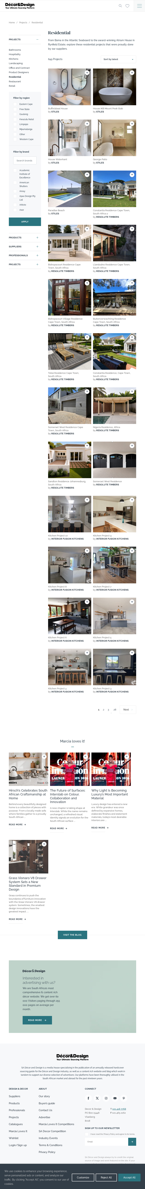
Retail (12, 86)
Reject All (106, 1177)
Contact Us (45, 1110)
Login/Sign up (18, 1145)
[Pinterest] (123, 1098)
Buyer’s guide (47, 1103)
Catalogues (16, 1124)
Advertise (44, 1117)
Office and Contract (19, 68)
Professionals (18, 255)
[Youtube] (114, 1098)
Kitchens (13, 59)
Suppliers (15, 246)
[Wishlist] (127, 5)
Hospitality (15, 54)
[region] (72, 1176)
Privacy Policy (47, 1152)
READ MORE (37, 1020)
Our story (44, 1096)
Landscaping (16, 63)
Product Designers (19, 72)
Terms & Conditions (50, 1145)
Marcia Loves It (18, 1131)
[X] (97, 1098)
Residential (15, 77)
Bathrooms (15, 50)
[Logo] (59, 6)
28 (115, 709)
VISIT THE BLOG (72, 935)
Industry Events (48, 1138)
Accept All (129, 1177)
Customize (83, 1177)
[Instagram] (106, 1098)
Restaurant (15, 81)
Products (15, 237)
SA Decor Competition (52, 1131)
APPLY (25, 222)
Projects (15, 39)
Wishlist (13, 1138)
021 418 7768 (119, 1109)
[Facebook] (88, 1098)
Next (126, 709)
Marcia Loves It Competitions (56, 1124)
